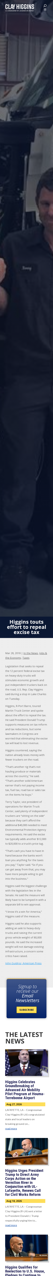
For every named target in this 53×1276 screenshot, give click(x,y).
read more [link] (11, 1128)
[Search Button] (45, 5)
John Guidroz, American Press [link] (23, 963)
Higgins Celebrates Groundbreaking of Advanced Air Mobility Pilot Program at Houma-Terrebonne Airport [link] (25, 1090)
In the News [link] (30, 653)
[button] (45, 9)
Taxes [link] (25, 658)
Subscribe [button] (26, 1010)
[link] (19, 7)
